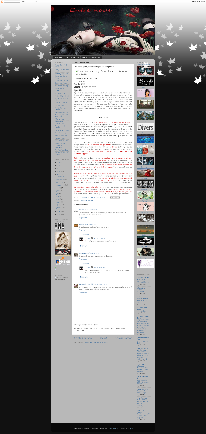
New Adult (144, 258)
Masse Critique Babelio (60, 109)
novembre (60, 180)
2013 (59, 214)
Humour (144, 178)
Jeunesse (84, 200)
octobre (59, 182)
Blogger (130, 429)
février (59, 205)
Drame (144, 133)
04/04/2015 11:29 (90, 224)
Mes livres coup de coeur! (91, 57)
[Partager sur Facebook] (117, 197)
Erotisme (144, 156)
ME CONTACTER (72, 57)
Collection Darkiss (61, 80)
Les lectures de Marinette (143, 278)
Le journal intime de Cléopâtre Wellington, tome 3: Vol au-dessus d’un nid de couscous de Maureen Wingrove (143, 326)
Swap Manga (60, 143)
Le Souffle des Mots (142, 378)
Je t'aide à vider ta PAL (62, 99)
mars (58, 202)
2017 (59, 168)
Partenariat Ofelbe (62, 133)
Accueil (103, 338)
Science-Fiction (144, 224)
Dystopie (144, 144)
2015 (59, 174)
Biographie (144, 76)
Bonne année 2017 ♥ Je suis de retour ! (143, 382)
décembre (60, 177)
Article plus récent (83, 338)
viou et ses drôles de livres (143, 298)
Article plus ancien (122, 338)
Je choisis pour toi (62, 96)
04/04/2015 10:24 (93, 210)
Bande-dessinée (144, 65)
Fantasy (144, 167)
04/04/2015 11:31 (99, 238)
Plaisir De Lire (142, 389)
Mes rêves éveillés (141, 289)
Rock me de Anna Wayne (141, 392)
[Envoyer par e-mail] (111, 197)
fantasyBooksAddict (87, 284)
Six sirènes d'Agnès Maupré (143, 282)
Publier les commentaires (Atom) (97, 343)
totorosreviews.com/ (143, 308)
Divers (57, 91)
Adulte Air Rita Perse (142, 301)
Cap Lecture (142, 398)
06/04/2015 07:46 (100, 267)
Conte (144, 110)
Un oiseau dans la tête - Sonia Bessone (142, 369)
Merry (81, 224)
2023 (59, 163)
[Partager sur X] (115, 197)
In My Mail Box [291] (142, 342)
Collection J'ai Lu (61, 83)
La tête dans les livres (143, 317)
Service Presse (60, 138)
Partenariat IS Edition (60, 127)
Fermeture (141, 292)
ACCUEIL (58, 57)
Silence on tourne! (61, 141)
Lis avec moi (59, 105)
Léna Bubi (82, 253)
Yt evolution (141, 311)
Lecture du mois (61, 103)
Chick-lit (144, 87)
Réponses (85, 234)
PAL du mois (59, 119)
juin (57, 194)
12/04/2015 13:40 (101, 284)
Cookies (87, 238)
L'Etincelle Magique (140, 365)
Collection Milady (61, 86)
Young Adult (144, 247)
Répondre (83, 218)
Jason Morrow (112, 429)
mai (58, 197)
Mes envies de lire (61, 112)
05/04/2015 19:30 (93, 253)
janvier (59, 208)
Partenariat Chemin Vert (59, 123)
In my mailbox (60, 93)
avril (58, 199)
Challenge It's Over (61, 74)
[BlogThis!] (113, 197)
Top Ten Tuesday (61, 150)
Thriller (90, 200)
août (58, 188)
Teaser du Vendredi (58, 147)
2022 (59, 165)
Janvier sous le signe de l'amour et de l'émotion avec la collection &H (143, 355)
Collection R (59, 88)
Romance (144, 213)
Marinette (83, 210)
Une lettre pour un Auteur (61, 153)
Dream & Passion (140, 411)
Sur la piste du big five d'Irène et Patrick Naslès (142, 402)
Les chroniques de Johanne (142, 349)
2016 (59, 171)
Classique (144, 99)
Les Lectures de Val (143, 339)
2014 (59, 211)
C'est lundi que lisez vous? (62, 70)
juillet (58, 191)
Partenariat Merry (62, 130)
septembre (60, 185)
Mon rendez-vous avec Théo (61, 116)
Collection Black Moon (61, 77)
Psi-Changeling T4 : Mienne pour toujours (143, 416)
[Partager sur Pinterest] (119, 197)
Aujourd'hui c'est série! (61, 66)
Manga (144, 201)
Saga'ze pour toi (61, 135)
